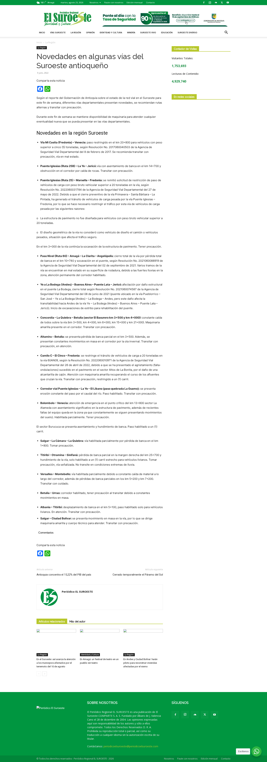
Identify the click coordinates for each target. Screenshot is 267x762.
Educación (167, 32)
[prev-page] (39, 673)
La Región (76, 32)
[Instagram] (210, 2)
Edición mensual (135, 2)
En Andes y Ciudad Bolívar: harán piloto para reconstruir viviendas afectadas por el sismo (140, 663)
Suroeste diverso (187, 32)
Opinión (90, 32)
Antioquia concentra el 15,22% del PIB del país (64, 574)
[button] (226, 33)
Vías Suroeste (58, 32)
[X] (221, 2)
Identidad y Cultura (111, 32)
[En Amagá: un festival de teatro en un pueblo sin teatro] (100, 642)
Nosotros (94, 2)
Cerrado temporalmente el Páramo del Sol (138, 574)
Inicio (42, 32)
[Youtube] (227, 2)
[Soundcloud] (216, 2)
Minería (131, 32)
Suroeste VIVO (148, 32)
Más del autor (77, 621)
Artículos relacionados (52, 621)
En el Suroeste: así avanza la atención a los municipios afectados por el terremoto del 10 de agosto (56, 663)
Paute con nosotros (113, 2)
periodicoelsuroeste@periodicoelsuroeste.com (131, 746)
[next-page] (44, 673)
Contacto (150, 2)
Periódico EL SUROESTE (77, 591)
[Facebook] (204, 2)
